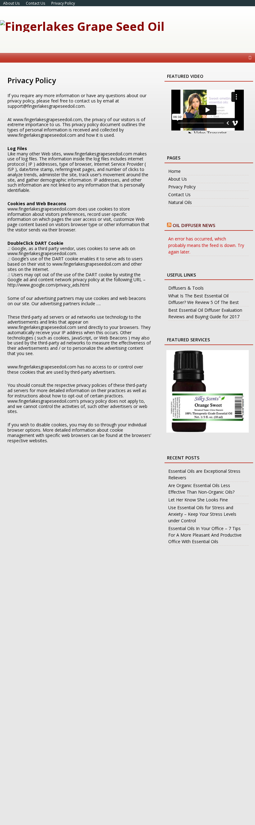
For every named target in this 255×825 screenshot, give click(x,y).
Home (174, 171)
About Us (11, 3)
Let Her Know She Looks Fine (198, 500)
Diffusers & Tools (186, 288)
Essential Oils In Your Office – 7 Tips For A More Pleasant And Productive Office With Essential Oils (205, 534)
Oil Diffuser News (194, 225)
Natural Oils (180, 202)
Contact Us (35, 3)
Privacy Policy (63, 3)
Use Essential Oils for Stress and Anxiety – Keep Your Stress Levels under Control (202, 514)
